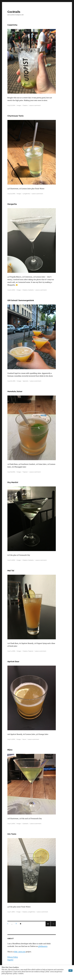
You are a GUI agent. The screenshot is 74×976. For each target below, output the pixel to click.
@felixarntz (42, 946)
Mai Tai (10, 570)
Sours (24, 739)
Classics (25, 105)
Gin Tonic (11, 834)
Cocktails (13, 11)
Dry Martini (12, 482)
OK (70, 970)
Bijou (9, 750)
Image (19, 105)
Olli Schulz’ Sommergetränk (20, 300)
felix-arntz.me (19, 952)
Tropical (25, 472)
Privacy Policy (12, 957)
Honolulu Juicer (14, 391)
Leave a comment (35, 105)
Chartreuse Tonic (15, 116)
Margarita (12, 204)
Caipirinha (12, 25)
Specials (25, 381)
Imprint (10, 960)
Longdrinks (26, 193)
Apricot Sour (13, 661)
